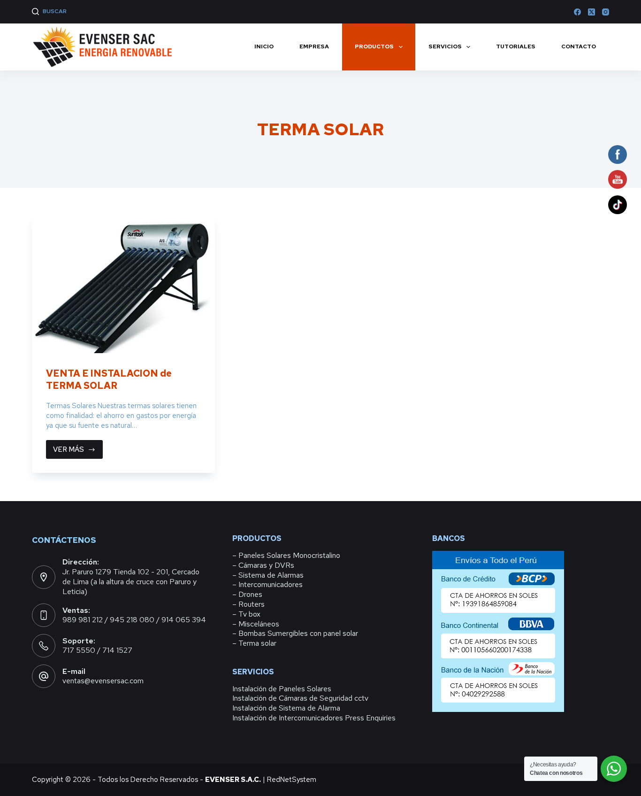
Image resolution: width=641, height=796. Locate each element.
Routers (251, 604)
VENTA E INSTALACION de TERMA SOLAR (109, 379)
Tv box (249, 614)
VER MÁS (78, 452)
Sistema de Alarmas (271, 575)
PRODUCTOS (374, 46)
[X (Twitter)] (591, 11)
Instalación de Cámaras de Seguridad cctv (300, 698)
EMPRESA (314, 46)
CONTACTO (578, 46)
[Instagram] (605, 11)
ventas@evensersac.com (103, 681)
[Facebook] (577, 11)
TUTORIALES (515, 46)
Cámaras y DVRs (266, 565)
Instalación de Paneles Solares (281, 689)
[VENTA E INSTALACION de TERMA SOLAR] (123, 284)
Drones (250, 594)
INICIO (264, 46)
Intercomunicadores (270, 584)
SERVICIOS (445, 46)
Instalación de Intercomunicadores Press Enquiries (314, 718)
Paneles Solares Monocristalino (289, 555)
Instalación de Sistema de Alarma (286, 708)
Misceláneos (258, 624)
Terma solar (257, 643)
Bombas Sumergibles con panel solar (298, 633)
